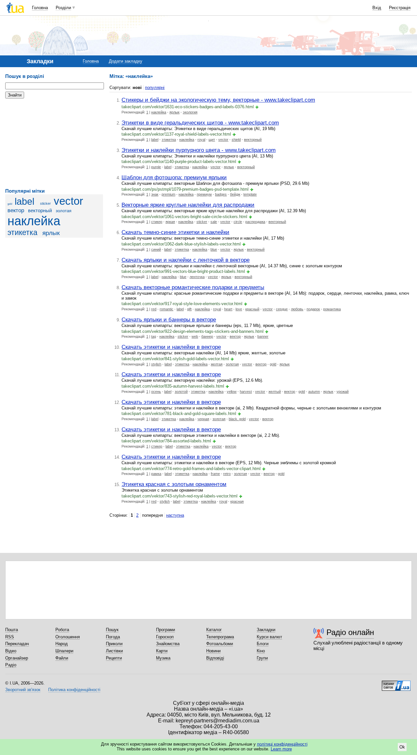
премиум (204, 194)
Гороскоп (165, 636)
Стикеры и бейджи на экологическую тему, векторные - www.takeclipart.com (218, 99)
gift (189, 309)
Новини (213, 650)
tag (153, 336)
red (153, 309)
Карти (161, 650)
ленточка (197, 277)
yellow (232, 391)
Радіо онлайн (350, 632)
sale (213, 222)
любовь (297, 309)
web (195, 336)
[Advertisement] (54, 143)
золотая (63, 210)
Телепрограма (220, 636)
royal (201, 139)
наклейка (33, 221)
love (239, 309)
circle (238, 222)
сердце (282, 309)
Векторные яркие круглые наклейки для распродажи (188, 204)
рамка (156, 474)
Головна (40, 7)
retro (227, 474)
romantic (166, 309)
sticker (45, 203)
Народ (61, 643)
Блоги (262, 643)
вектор (15, 210)
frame (215, 474)
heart (228, 309)
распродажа (255, 222)
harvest (246, 391)
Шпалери (64, 650)
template (250, 194)
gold (9, 203)
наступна (175, 515)
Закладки (266, 629)
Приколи (114, 643)
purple (156, 167)
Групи (262, 658)
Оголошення (67, 636)
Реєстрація (399, 7)
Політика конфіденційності (74, 689)
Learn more (281, 749)
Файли (61, 658)
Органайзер (16, 658)
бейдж (235, 194)
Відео (10, 650)
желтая (217, 364)
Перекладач (17, 643)
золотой (181, 391)
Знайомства (168, 643)
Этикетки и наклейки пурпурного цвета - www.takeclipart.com (199, 150)
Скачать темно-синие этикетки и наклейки (175, 232)
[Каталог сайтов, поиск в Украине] (396, 683)
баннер (207, 336)
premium (168, 194)
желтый (274, 391)
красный (252, 309)
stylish (156, 364)
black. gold (237, 419)
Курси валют (269, 636)
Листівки (114, 650)
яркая (170, 222)
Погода (113, 636)
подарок (313, 309)
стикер (156, 222)
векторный (40, 210)
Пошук (112, 629)
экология (190, 112)
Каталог (214, 629)
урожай (343, 391)
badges (221, 194)
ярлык (51, 232)
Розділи (63, 7)
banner (262, 336)
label (24, 201)
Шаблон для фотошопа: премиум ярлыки (174, 177)
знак (154, 194)
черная (203, 419)
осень (156, 391)
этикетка (22, 232)
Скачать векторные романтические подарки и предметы (193, 287)
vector (68, 201)
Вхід (376, 7)
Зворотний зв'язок (22, 689)
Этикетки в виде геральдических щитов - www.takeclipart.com (200, 122)
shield (236, 139)
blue (213, 249)
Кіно (261, 650)
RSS (9, 636)
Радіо (10, 664)
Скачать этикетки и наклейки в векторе (171, 347)
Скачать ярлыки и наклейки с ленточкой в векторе (186, 260)
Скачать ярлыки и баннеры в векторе (169, 319)
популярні (155, 87)
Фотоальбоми (219, 643)
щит (211, 139)
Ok (402, 747)
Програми (165, 629)
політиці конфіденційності (282, 744)
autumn (314, 391)
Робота (62, 629)
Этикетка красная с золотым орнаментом (174, 484)
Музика (163, 658)
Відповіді (215, 658)
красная (237, 501)
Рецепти (114, 658)
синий (156, 249)
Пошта (11, 629)
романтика (332, 309)
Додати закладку (125, 61)
